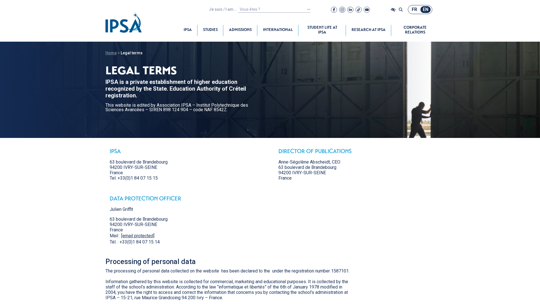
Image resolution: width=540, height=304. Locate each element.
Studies (210, 30)
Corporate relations (415, 30)
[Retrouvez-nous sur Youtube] (367, 9)
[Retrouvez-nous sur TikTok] (359, 9)
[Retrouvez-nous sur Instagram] (342, 9)
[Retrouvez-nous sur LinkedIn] (350, 9)
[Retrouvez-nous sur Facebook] (334, 9)
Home (111, 53)
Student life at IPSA (322, 30)
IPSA (188, 30)
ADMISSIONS (240, 30)
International (278, 30)
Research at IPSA (369, 30)
